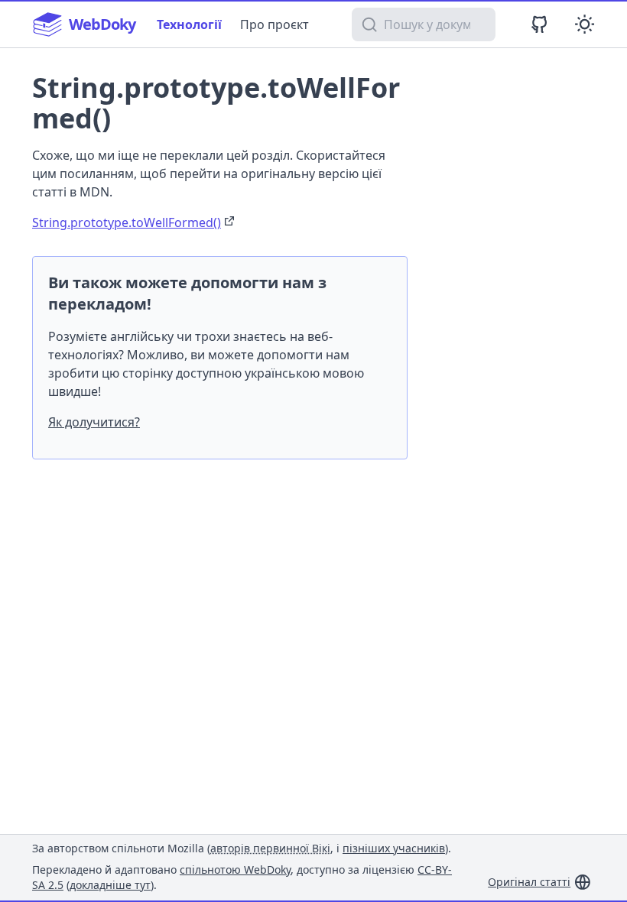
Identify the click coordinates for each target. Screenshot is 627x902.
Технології (189, 24)
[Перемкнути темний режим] (584, 24)
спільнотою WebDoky (235, 869)
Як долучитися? (94, 422)
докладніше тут (110, 885)
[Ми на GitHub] (539, 24)
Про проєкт (274, 24)
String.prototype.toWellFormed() (126, 222)
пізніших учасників (394, 848)
